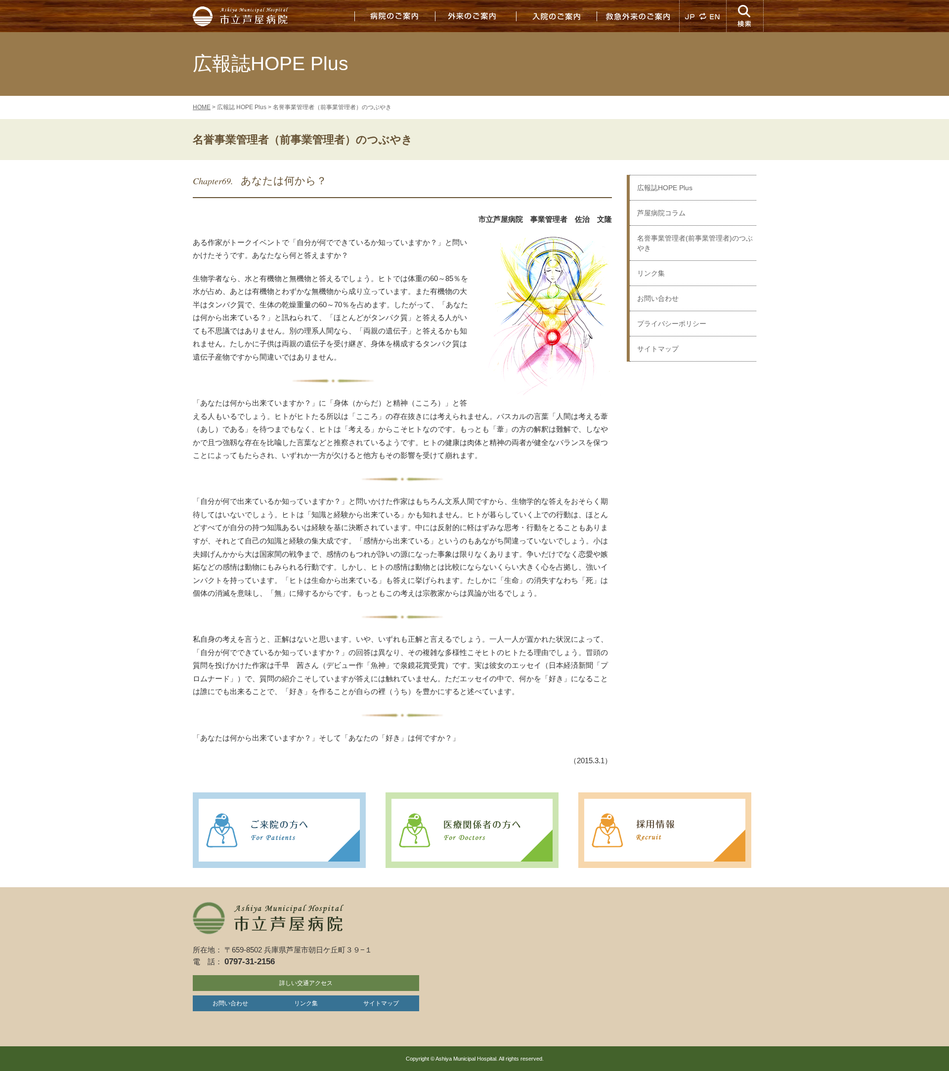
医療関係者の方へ (472, 830)
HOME (202, 107)
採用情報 (664, 830)
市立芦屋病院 (242, 16)
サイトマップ (658, 349)
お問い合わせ (658, 298)
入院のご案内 (556, 16)
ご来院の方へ (279, 830)
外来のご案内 (475, 16)
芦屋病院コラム (661, 213)
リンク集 (651, 273)
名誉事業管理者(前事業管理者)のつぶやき (695, 243)
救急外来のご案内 (637, 16)
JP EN (703, 16)
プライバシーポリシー (671, 324)
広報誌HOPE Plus (664, 188)
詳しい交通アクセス (306, 983)
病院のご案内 (394, 16)
